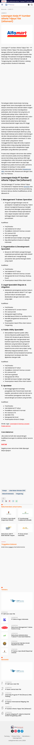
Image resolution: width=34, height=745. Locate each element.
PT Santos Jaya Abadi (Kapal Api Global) (8, 519)
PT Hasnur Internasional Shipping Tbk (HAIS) (17, 702)
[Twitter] (12, 731)
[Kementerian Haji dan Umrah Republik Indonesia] (4, 643)
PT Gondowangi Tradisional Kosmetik (24, 519)
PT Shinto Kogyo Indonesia (19, 619)
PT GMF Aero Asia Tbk (8, 614)
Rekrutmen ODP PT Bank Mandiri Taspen (8, 534)
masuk (11, 547)
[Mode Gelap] (29, 4)
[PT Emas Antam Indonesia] (25, 528)
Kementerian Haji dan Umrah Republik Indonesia (20, 643)
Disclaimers (26, 736)
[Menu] (2, 4)
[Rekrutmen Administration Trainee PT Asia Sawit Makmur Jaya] (4, 635)
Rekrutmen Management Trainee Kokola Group (21, 628)
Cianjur (4, 490)
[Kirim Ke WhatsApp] (16, 501)
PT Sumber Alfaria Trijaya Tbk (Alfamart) (18, 708)
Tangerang (19, 494)
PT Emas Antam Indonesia (23, 534)
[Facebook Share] (2, 501)
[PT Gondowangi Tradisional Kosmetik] (25, 513)
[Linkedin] (18, 731)
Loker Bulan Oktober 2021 (17, 490)
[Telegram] (22, 731)
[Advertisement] (17, 83)
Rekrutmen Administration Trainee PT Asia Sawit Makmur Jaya (20, 636)
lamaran (27, 187)
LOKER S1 (3, 13)
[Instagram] (15, 731)
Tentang (7, 736)
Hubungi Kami (17, 738)
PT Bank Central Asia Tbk (13, 689)
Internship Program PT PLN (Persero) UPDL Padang (18, 695)
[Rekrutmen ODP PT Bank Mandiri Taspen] (8, 528)
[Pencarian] (32, 4)
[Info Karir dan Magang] (9, 4)
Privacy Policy (16, 736)
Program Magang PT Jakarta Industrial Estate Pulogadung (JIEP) (17, 714)
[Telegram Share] (13, 501)
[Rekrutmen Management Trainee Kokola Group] (4, 627)
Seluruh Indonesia (8, 494)
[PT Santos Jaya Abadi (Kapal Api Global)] (8, 513)
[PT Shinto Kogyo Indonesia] (4, 619)
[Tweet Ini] (6, 501)
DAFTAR (4, 444)
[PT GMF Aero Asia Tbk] (17, 601)
